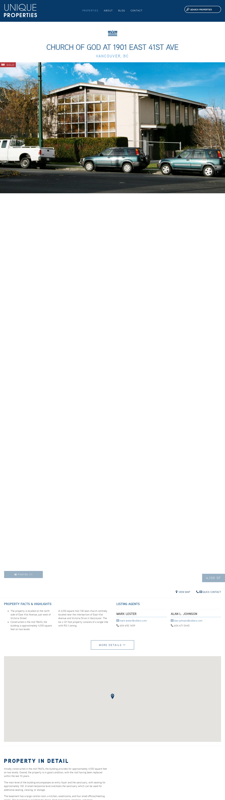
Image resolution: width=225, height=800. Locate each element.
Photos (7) (24, 574)
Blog (121, 10)
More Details (111, 645)
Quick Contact (211, 592)
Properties (90, 10)
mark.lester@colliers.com (133, 620)
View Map (184, 592)
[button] (112, 696)
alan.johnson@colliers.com (187, 620)
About (108, 10)
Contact (137, 10)
